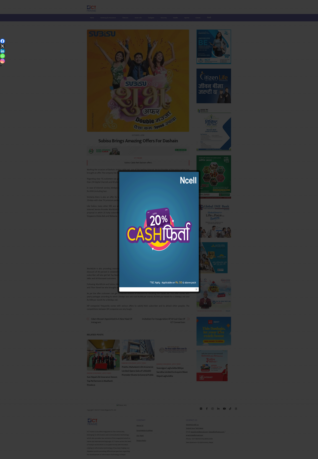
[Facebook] (2, 41)
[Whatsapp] (2, 55)
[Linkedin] (2, 51)
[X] (2, 46)
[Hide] (1, 66)
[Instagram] (2, 60)
